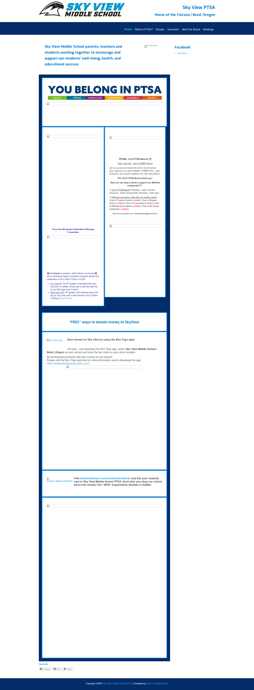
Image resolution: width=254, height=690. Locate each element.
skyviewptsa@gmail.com (146, 213)
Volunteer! (173, 29)
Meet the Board (191, 29)
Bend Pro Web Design (157, 683)
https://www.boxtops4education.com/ (68, 363)
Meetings (208, 29)
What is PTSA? (144, 29)
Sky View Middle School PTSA (117, 683)
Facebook (182, 47)
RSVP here (65, 298)
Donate (160, 29)
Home (128, 29)
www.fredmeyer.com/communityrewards (105, 478)
